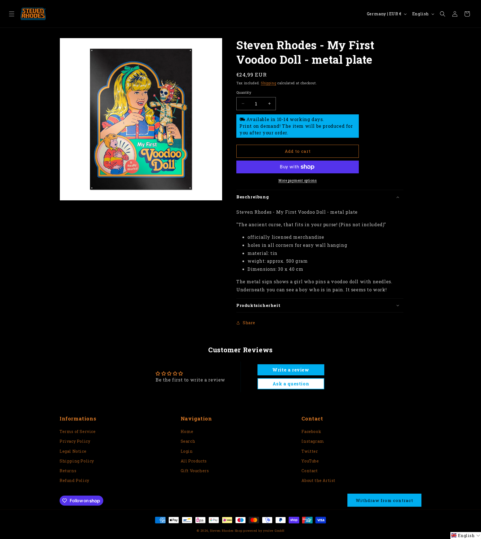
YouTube (310, 461)
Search (188, 441)
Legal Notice (73, 451)
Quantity (243, 92)
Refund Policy (74, 480)
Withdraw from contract (384, 500)
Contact (309, 470)
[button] (12, 14)
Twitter (309, 451)
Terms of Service (78, 431)
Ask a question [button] (291, 384)
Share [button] (249, 322)
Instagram (312, 441)
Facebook (311, 431)
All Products (194, 461)
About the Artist (318, 480)
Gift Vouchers (195, 470)
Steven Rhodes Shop (226, 530)
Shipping (268, 83)
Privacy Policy (75, 441)
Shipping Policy (77, 461)
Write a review (290, 370)
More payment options (297, 180)
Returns (68, 470)
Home (187, 431)
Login (187, 451)
